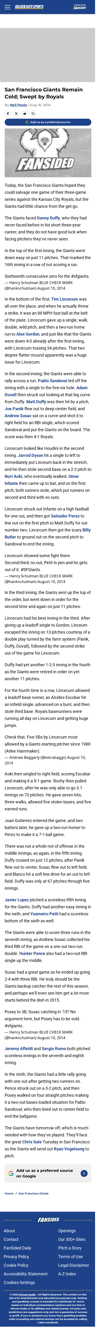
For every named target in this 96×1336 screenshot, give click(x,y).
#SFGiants (30, 569)
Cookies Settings (19, 1282)
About (9, 1230)
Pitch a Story (70, 1248)
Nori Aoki (13, 476)
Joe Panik (14, 408)
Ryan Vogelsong (69, 1148)
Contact (11, 1239)
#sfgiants (80, 276)
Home (9, 1193)
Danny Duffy (48, 217)
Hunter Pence (32, 953)
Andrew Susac (18, 415)
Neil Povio (18, 105)
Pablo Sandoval (52, 380)
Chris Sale (32, 1141)
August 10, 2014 (51, 288)
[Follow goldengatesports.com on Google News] (84, 1173)
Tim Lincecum (64, 299)
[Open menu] (7, 7)
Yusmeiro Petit (44, 913)
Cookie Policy (16, 1265)
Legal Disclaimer (73, 1265)
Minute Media (27, 1294)
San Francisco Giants (33, 1193)
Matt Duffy (36, 401)
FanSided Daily (17, 1248)
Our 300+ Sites (71, 1239)
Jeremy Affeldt (19, 1048)
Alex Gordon (27, 334)
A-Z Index (67, 1273)
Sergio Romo (54, 1048)
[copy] (33, 113)
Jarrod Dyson (30, 455)
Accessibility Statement (26, 1273)
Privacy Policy (16, 1256)
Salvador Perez (65, 516)
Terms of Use (70, 1256)
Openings (67, 1230)
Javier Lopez (17, 899)
